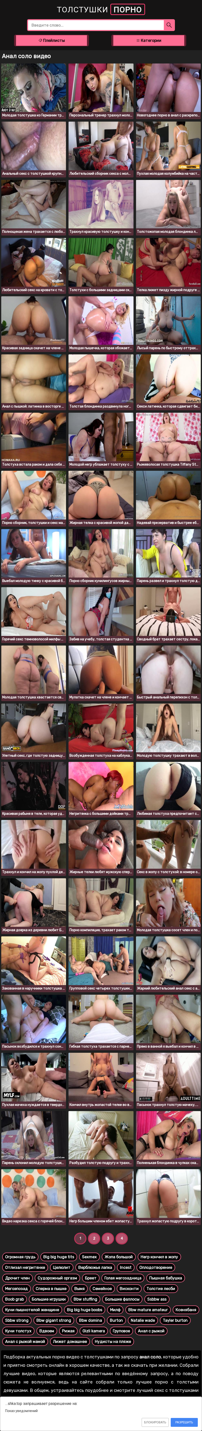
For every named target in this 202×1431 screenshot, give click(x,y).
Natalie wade (143, 1320)
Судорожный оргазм (57, 1278)
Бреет (91, 1278)
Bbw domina (90, 1320)
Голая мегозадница (122, 1278)
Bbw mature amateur (148, 1309)
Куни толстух (18, 1331)
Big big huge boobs (84, 1309)
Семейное (102, 1288)
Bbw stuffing (85, 1299)
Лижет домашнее (70, 1341)
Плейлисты (53, 40)
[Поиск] (169, 25)
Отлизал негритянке (25, 1267)
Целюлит (61, 1267)
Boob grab (14, 1299)
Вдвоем (46, 1331)
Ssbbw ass (157, 1299)
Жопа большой (119, 1257)
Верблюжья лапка (95, 1267)
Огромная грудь (20, 1257)
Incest (126, 1267)
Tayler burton (175, 1320)
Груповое (121, 1331)
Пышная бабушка (165, 1278)
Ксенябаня (186, 1309)
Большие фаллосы (122, 1299)
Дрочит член (17, 1278)
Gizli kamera (94, 1331)
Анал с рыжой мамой (25, 1341)
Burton (116, 1320)
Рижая (68, 1331)
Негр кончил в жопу (159, 1257)
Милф (115, 1309)
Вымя (79, 1288)
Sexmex (89, 1257)
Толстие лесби (161, 1288)
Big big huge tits (58, 1257)
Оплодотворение (155, 1267)
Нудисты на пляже (113, 1341)
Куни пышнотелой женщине (32, 1309)
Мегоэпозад (16, 1288)
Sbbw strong (17, 1320)
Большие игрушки (49, 1299)
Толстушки (99, 9)
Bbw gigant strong (53, 1320)
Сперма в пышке (51, 1288)
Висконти (129, 1288)
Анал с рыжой (151, 1331)
